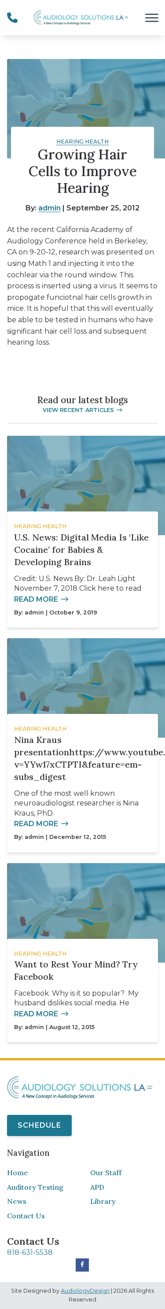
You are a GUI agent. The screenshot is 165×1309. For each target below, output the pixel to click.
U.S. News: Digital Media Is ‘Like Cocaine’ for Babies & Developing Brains (81, 549)
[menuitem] (41, 1173)
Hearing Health (82, 141)
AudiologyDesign (85, 1290)
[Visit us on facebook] (82, 1265)
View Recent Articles (78, 410)
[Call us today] (12, 17)
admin (49, 208)
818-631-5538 (30, 1252)
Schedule (39, 1125)
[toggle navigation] (152, 17)
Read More (36, 599)
